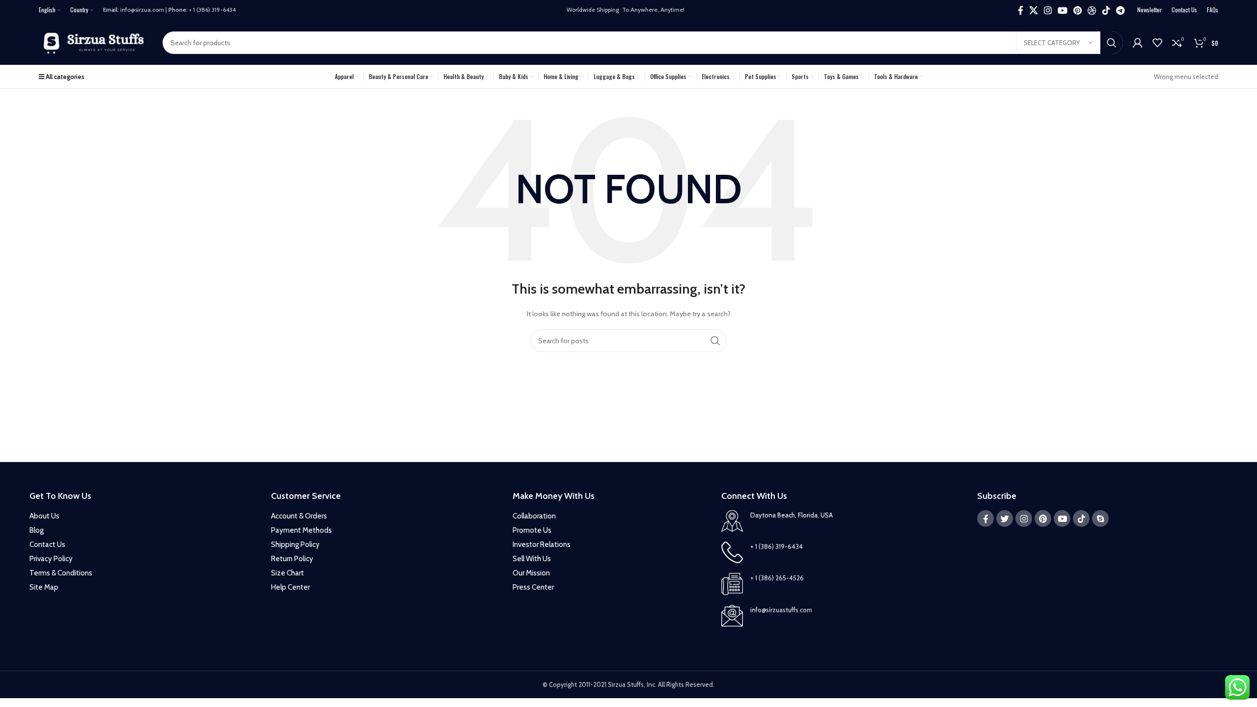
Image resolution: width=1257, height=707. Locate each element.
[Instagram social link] (1048, 10)
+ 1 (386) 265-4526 (777, 578)
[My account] (1138, 43)
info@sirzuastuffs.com (781, 610)
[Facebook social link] (1020, 10)
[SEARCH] (1111, 42)
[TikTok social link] (1106, 10)
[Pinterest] (1043, 518)
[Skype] (1100, 518)
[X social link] (1033, 10)
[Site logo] (96, 42)
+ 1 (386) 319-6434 (776, 546)
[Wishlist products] (1157, 43)
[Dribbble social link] (1092, 10)
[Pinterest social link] (1077, 10)
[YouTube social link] (1062, 10)
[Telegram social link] (1120, 10)
